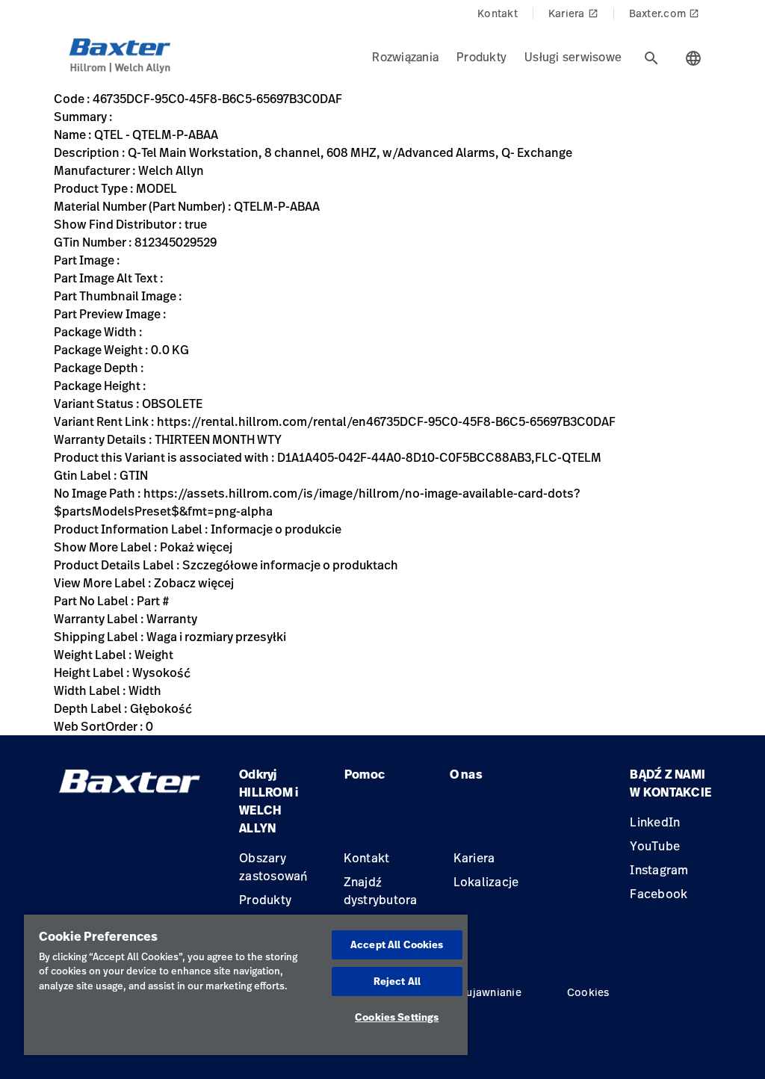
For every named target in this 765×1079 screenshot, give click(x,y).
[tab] (651, 58)
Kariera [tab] (573, 13)
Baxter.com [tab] (664, 13)
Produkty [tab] (481, 57)
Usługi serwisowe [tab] (573, 57)
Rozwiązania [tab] (405, 57)
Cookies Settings (397, 1017)
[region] (246, 985)
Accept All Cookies (396, 944)
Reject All (397, 981)
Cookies (588, 992)
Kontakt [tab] (497, 13)
